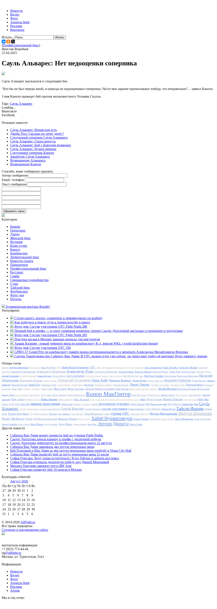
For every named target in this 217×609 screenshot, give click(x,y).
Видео (14, 14)
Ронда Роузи (174, 404)
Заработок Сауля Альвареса (30, 156)
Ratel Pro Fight (48, 367)
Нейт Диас (203, 399)
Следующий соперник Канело (32, 153)
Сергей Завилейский (49, 409)
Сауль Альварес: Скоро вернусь (33, 141)
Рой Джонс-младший (156, 404)
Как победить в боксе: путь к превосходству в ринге (52, 322)
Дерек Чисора (199, 380)
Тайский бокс (20, 287)
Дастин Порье (139, 380)
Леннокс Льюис (167, 395)
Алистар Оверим (143, 371)
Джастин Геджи (19, 385)
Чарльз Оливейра (9, 424)
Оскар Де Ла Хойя (11, 404)
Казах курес (18, 245)
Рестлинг (17, 272)
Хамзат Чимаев (141, 419)
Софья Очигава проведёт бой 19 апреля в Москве (46, 469)
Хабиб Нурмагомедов (111, 418)
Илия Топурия (122, 389)
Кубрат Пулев (153, 395)
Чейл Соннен (24, 424)
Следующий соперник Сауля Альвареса (39, 137)
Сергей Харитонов (93, 409)
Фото (14, 18)
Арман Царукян (44, 376)
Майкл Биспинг (49, 399)
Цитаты (15, 299)
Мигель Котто (133, 399)
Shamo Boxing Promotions (75, 367)
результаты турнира (114, 404)
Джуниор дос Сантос (160, 385)
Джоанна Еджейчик (103, 385)
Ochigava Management (19, 367)
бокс (141, 376)
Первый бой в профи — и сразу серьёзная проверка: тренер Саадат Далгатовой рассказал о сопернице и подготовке (98, 331)
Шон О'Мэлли (37, 424)
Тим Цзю (53, 414)
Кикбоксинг (19, 253)
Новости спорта (21, 261)
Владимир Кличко (31, 380)
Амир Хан (174, 371)
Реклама (16, 26)
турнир (107, 414)
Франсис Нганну (68, 418)
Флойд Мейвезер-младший (41, 418)
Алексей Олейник (126, 372)
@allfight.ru (13, 553)
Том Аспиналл (64, 414)
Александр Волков (188, 367)
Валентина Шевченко (187, 376)
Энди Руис (92, 424)
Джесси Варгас (64, 385)
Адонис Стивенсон (135, 367)
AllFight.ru (27, 522)
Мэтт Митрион (190, 399)
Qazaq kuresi (34, 367)
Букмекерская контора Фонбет (28, 306)
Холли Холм (154, 419)
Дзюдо (14, 234)
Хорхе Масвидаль (184, 419)
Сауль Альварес (21, 103)
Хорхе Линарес (167, 419)
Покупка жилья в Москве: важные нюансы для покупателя (57, 339)
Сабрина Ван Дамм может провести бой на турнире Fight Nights (56, 435)
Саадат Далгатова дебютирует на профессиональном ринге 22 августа (61, 443)
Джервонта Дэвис (49, 385)
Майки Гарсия (33, 399)
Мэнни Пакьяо (173, 399)
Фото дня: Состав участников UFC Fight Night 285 (50, 335)
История (16, 242)
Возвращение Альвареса (28, 160)
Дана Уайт (100, 380)
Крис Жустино (139, 395)
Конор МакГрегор (108, 394)
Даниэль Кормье (120, 380)
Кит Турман (46, 395)
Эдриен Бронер (79, 424)
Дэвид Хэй (16, 389)
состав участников (114, 408)
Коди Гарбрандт (59, 395)
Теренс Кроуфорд (18, 413)
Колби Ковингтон (76, 395)
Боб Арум (128, 375)
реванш (94, 404)
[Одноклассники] (8, 41)
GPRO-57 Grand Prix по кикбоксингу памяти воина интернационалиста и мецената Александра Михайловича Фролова (101, 352)
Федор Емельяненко (164, 413)
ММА (142, 399)
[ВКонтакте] (4, 41)
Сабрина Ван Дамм (189, 404)
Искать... (8, 37)
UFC (92, 367)
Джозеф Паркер (121, 385)
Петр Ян (25, 404)
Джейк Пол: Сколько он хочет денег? (37, 133)
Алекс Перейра (170, 367)
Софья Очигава (136, 409)
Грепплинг (18, 230)
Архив (15, 590)
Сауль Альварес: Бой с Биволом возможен (40, 145)
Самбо (14, 276)
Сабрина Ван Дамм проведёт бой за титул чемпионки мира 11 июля (59, 454)
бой (137, 376)
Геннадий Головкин (74, 380)
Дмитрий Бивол (194, 384)
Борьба (15, 226)
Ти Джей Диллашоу (39, 414)
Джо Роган (88, 385)
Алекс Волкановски (153, 367)
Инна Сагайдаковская (138, 389)
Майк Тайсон (18, 399)
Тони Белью (77, 414)
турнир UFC (120, 414)
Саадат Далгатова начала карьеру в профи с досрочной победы (55, 439)
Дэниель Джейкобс (31, 389)
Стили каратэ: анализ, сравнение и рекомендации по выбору (58, 318)
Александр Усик (80, 371)
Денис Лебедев (155, 380)
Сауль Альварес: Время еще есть (33, 130)
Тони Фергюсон (93, 413)
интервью (153, 389)
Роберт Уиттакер (137, 404)
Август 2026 (19, 481)
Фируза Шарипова (195, 413)
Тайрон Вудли (168, 409)
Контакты (17, 30)
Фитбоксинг (19, 291)
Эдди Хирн (65, 424)
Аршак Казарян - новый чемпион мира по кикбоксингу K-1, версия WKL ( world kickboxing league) (86, 343)
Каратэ (15, 249)
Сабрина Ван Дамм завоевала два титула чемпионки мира (52, 447)
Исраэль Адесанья (187, 389)
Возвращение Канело (25, 164)
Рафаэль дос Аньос (82, 404)
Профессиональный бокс (21, 45)
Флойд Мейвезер (13, 418)
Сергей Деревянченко (28, 409)
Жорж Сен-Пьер (76, 389)
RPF (59, 367)
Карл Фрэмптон (22, 395)
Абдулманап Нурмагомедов (114, 367)
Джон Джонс (139, 385)
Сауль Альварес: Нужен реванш (33, 149)
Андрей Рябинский (27, 376)
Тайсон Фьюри (189, 408)
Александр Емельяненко (23, 371)
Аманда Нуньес (160, 371)
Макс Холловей (81, 399)
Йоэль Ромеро (203, 389)
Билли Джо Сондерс (112, 376)
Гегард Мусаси (50, 381)
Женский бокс (20, 238)
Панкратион (19, 265)
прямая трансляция (45, 404)
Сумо (14, 284)
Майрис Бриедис (65, 399)
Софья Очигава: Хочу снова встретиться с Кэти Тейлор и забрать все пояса (64, 458)
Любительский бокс (24, 257)
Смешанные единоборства (29, 280)
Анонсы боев (19, 22)
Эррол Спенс (136, 424)
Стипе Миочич (152, 408)
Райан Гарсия (67, 404)
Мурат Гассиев (154, 399)
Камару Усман (8, 395)
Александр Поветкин (51, 371)
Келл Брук (35, 395)
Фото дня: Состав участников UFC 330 (42, 347)
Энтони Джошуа (113, 423)
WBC (98, 367)
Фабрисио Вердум (139, 414)
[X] (13, 41)
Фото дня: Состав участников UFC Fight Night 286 (50, 326)
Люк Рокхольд (195, 395)
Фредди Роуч (84, 419)
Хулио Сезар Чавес (202, 419)
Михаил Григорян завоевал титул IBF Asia (40, 466)
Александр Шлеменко (105, 371)
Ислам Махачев (168, 388)
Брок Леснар (170, 376)
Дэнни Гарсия (47, 389)
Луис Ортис (181, 395)
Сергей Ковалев (72, 408)
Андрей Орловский (10, 376)
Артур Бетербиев (75, 375)
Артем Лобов (58, 376)
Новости (16, 10)
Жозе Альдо (60, 388)
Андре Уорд (203, 371)
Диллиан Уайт (177, 385)
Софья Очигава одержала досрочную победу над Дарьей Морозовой (59, 462)
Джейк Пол (34, 384)
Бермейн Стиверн (93, 376)
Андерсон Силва (188, 372)
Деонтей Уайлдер (177, 380)
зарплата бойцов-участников (100, 388)
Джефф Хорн (77, 385)
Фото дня (17, 295)
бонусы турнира (154, 375)
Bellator (5, 367)
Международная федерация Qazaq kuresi (108, 399)
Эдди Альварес (51, 424)
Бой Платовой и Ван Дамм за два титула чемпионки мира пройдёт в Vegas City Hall (70, 450)
